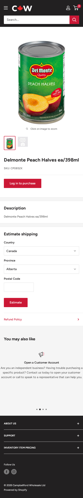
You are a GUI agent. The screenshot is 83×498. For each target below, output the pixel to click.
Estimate (16, 302)
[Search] (74, 20)
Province (9, 260)
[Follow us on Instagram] (14, 471)
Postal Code (12, 278)
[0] (76, 8)
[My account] (68, 8)
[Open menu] (6, 7)
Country (9, 242)
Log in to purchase (23, 183)
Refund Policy (13, 319)
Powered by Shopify (15, 489)
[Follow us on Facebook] (6, 471)
